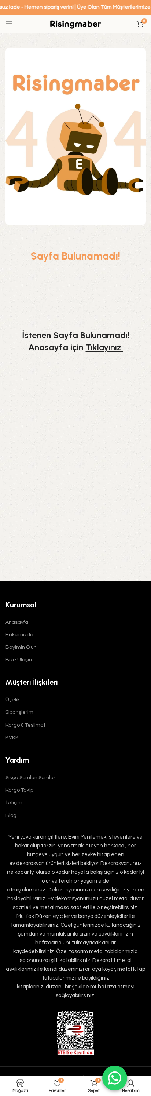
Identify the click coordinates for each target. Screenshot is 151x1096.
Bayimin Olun (21, 647)
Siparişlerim (19, 712)
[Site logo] (75, 23)
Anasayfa (16, 622)
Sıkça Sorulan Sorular (30, 777)
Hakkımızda (19, 634)
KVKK (12, 737)
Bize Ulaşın (18, 659)
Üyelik (12, 699)
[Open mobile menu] (9, 24)
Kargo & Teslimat (25, 725)
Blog (10, 815)
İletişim (13, 802)
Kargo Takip (19, 790)
